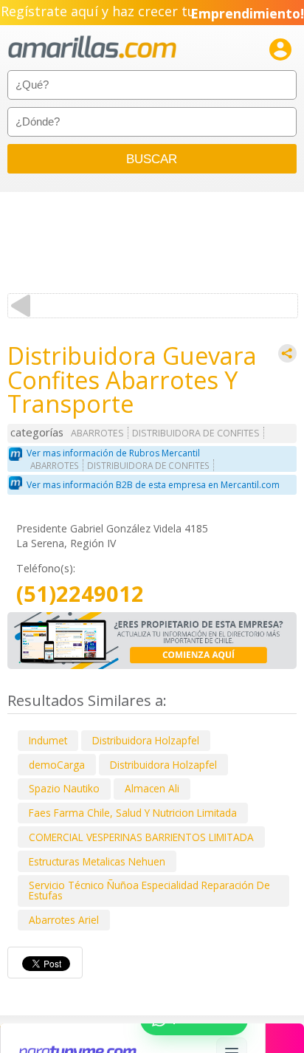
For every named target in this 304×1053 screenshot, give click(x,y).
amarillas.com (92, 47)
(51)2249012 (80, 594)
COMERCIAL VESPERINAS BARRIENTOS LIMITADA (141, 837)
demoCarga (57, 765)
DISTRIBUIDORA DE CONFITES (196, 433)
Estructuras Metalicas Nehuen (97, 861)
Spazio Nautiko (64, 788)
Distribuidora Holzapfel (145, 740)
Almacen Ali (152, 788)
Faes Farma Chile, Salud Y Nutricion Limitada (133, 813)
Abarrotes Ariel (64, 920)
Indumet (48, 740)
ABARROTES (97, 433)
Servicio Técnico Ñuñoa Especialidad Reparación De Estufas (149, 890)
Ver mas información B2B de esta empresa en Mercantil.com (153, 485)
